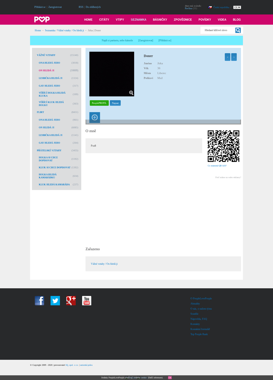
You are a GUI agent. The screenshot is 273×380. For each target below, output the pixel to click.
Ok (169, 377)
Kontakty (195, 324)
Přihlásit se (39, 7)
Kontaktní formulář (200, 329)
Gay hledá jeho (49, 85)
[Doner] (111, 95)
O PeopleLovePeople (201, 298)
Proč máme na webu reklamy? (228, 177)
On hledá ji (78, 30)
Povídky (205, 19)
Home (88, 19)
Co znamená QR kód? (217, 165)
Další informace (155, 377)
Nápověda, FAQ (198, 318)
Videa (222, 19)
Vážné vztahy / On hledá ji (104, 263)
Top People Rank (199, 334)
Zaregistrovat (55, 7)
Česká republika (221, 7)
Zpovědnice (183, 19)
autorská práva (86, 365)
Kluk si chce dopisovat (54, 167)
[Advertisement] (163, 211)
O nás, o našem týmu (201, 308)
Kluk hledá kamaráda (54, 184)
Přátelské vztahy (49, 150)
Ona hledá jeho (49, 62)
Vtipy (120, 19)
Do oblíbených (93, 7)
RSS (81, 7)
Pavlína (188, 8)
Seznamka (138, 19)
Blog (237, 19)
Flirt (40, 112)
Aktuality (195, 303)
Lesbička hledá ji (50, 78)
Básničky (160, 19)
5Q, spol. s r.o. (71, 365)
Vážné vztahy (64, 30)
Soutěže (194, 313)
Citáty (104, 19)
